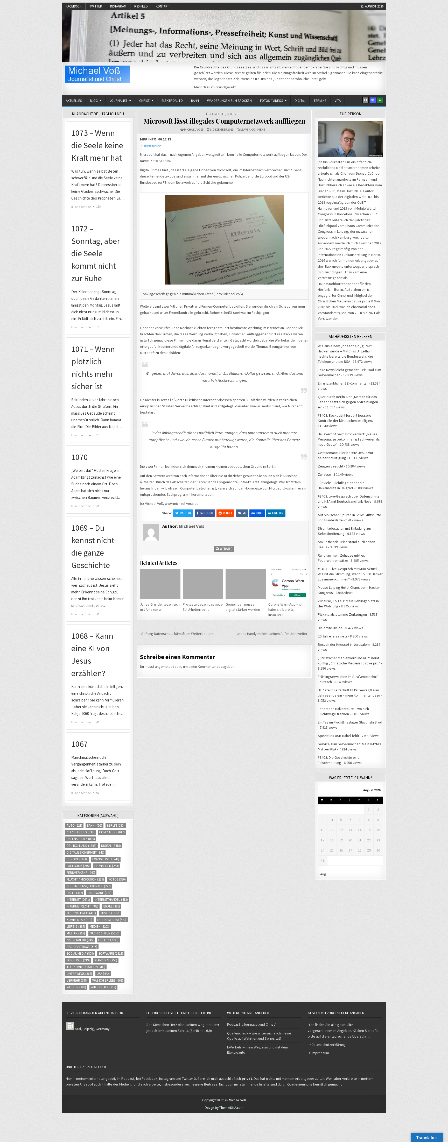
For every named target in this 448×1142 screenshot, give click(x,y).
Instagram (118, 6)
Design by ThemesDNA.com (224, 1107)
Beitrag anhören (152, 145)
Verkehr (77, 980)
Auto (74, 825)
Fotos (117, 879)
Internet (233, 114)
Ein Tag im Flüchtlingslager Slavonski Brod (350, 722)
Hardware (99, 893)
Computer (217, 114)
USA (103, 973)
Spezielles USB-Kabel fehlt (338, 735)
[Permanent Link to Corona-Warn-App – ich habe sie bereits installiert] (288, 584)
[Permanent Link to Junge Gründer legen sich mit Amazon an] (160, 584)
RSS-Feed (141, 6)
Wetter (76, 987)
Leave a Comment (252, 129)
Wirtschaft (103, 987)
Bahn (195, 100)
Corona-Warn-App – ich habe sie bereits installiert (285, 609)
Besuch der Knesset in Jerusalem (344, 644)
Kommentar (79, 920)
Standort (105, 960)
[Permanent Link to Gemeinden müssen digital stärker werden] (246, 584)
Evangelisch (105, 859)
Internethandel (111, 899)
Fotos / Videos (271, 100)
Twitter (95, 6)
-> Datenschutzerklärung (327, 1044)
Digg (259, 513)
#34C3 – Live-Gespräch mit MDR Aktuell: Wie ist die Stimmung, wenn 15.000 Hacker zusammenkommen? (350, 573)
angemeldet (164, 666)
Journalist (118, 100)
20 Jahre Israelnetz (332, 636)
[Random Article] (373, 100)
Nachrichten (105, 933)
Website (225, 548)
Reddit (227, 513)
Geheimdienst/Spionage (89, 886)
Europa (77, 859)
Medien (100, 926)
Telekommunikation (86, 967)
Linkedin (277, 513)
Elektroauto (172, 100)
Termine (320, 100)
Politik (108, 940)
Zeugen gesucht (330, 466)
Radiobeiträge (82, 947)
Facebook (73, 6)
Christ (144, 100)
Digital (300, 100)
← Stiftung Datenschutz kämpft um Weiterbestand (175, 633)
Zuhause (324, 474)
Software (111, 953)
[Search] (365, 100)
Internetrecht (82, 906)
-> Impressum (318, 1053)
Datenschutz (81, 839)
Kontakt (162, 6)
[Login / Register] (380, 100)
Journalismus (81, 913)
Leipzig (76, 926)
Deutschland (81, 845)
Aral (78, 1028)
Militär (76, 933)
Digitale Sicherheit (85, 852)
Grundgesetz (225, 87)
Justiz (110, 913)
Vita (338, 100)
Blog (94, 100)
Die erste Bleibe (330, 628)
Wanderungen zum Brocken (229, 100)
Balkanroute (334, 266)
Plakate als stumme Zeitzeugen (342, 614)
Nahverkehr (80, 940)
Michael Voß (194, 129)
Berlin (115, 825)
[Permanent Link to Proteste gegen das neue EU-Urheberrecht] (203, 584)
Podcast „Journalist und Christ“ (251, 1024)
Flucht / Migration (85, 879)
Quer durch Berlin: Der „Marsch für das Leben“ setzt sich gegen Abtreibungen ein (348, 401)
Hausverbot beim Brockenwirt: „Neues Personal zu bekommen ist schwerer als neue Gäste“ (349, 439)
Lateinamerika (112, 920)
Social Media (80, 953)
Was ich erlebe (107, 980)
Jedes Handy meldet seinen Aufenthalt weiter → (274, 633)
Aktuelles (74, 100)
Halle (75, 893)
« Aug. (322, 874)
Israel (111, 906)
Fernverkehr (81, 872)
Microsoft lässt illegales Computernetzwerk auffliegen (224, 120)
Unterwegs (79, 973)
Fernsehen (106, 866)
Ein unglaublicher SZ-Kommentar (343, 383)
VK (244, 513)
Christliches (80, 832)
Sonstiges (78, 960)
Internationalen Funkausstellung (342, 254)
